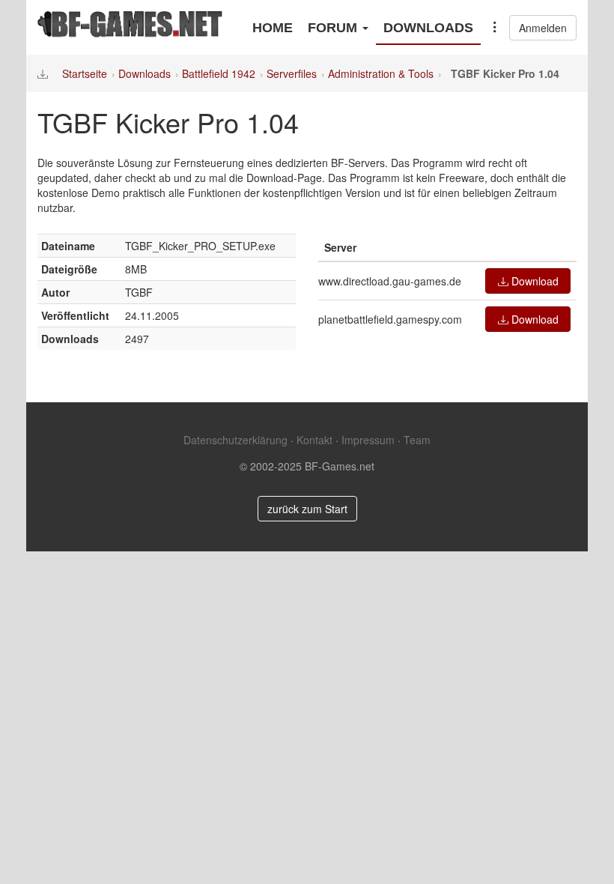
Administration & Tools (381, 73)
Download (533, 280)
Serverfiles (292, 73)
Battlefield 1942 (218, 73)
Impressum (368, 439)
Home (272, 27)
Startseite (84, 73)
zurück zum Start (307, 508)
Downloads (428, 27)
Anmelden (543, 27)
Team (417, 439)
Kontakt (314, 439)
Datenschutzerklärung (235, 439)
